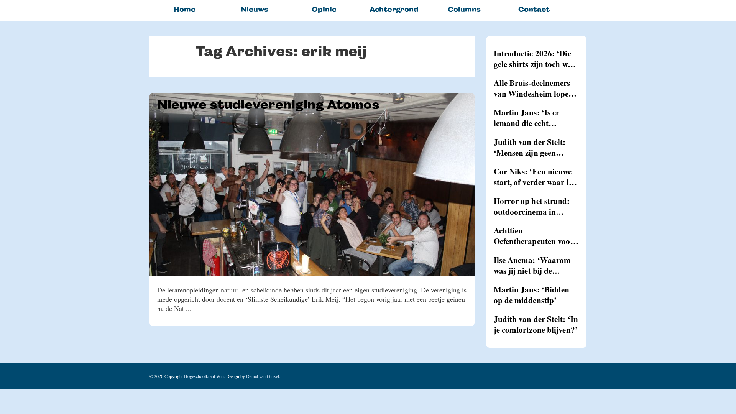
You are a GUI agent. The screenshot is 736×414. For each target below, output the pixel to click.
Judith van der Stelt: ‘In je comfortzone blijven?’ (536, 324)
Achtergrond (394, 9)
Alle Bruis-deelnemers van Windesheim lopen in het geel (533, 88)
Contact (534, 9)
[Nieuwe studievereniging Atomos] (312, 184)
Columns (464, 9)
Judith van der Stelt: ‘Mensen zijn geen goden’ (530, 147)
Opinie (324, 9)
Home (185, 9)
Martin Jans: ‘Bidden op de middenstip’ (532, 295)
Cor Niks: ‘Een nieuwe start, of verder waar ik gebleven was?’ (533, 176)
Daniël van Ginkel (262, 376)
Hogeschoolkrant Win (204, 376)
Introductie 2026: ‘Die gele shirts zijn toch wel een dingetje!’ (534, 58)
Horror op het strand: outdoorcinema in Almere (532, 206)
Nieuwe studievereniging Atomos (268, 104)
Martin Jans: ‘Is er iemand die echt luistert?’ (527, 117)
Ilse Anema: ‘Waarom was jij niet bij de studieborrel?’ (532, 265)
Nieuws (254, 9)
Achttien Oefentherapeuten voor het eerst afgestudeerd (534, 235)
